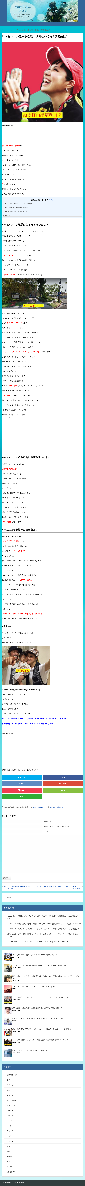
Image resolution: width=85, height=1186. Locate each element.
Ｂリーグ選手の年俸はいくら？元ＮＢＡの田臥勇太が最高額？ (35, 955)
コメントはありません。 (40, 807)
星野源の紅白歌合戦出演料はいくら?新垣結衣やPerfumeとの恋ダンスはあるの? (34, 718)
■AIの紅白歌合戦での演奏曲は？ (15, 211)
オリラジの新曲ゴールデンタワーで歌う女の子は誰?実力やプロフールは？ (40, 1040)
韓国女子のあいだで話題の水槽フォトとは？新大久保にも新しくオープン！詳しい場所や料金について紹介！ (43, 935)
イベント (10, 1090)
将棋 (8, 1151)
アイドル (10, 1085)
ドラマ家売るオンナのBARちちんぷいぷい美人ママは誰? (33, 987)
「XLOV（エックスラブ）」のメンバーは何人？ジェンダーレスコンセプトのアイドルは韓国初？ (43, 929)
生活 (8, 1161)
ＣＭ (8, 1080)
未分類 (9, 1156)
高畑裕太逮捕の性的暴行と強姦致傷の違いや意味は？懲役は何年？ (37, 1008)
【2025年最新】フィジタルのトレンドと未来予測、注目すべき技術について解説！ (37, 942)
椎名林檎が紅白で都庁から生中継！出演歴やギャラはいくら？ (26, 724)
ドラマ (9, 1121)
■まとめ (6, 215)
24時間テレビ (12, 1075)
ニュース (10, 1131)
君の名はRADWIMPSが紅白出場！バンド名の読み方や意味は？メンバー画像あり (42, 1029)
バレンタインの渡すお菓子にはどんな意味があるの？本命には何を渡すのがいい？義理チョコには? (44, 924)
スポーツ (10, 1116)
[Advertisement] (19, 135)
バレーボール (12, 1141)
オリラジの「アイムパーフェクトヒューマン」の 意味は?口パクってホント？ (41, 997)
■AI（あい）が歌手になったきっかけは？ (18, 204)
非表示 (51, 200)
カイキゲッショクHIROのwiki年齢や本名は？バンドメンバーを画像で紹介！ (40, 965)
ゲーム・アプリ (12, 1110)
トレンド (10, 1126)
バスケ (9, 1136)
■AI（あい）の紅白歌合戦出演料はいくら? (18, 207)
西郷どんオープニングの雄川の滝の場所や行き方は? (31, 1050)
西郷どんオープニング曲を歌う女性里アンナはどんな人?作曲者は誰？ (38, 1018)
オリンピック (12, 1105)
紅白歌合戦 (60, 807)
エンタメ (53, 807)
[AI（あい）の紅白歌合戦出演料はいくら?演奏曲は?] (42, 82)
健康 (8, 1146)
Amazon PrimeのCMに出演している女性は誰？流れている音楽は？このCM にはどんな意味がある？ (42, 917)
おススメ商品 (12, 1100)
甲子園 (9, 1166)
